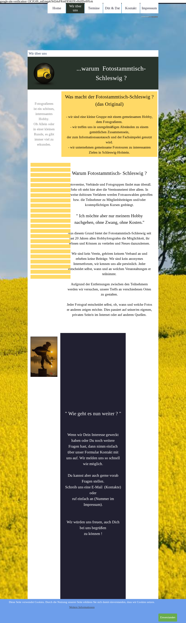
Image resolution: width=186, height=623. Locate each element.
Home (56, 8)
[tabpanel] (94, 32)
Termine (94, 8)
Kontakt (130, 8)
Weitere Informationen (82, 607)
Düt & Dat (112, 8)
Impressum (149, 8)
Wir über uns (75, 8)
